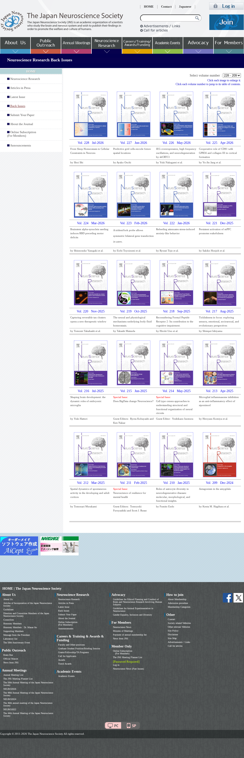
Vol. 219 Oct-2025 (133, 311)
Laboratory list (10, 638)
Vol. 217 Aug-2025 (220, 311)
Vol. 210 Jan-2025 (176, 483)
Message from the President (16, 635)
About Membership (177, 599)
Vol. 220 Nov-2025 (91, 311)
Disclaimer (173, 634)
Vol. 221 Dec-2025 (219, 223)
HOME (149, 6)
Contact (166, 6)
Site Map (172, 638)
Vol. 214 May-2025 (177, 391)
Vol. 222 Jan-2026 (176, 223)
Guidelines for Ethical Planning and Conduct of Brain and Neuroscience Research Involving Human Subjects (137, 602)
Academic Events (66, 676)
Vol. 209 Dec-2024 (219, 483)
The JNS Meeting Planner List (18, 678)
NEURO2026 (9, 689)
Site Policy (173, 630)
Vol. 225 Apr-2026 (219, 143)
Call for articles (175, 646)
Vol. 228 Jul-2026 (91, 143)
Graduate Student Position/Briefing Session (79, 648)
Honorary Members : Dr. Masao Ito (20, 627)
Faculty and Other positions (71, 644)
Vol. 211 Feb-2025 (133, 483)
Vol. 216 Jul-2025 (91, 391)
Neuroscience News (122, 627)
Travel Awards (64, 663)
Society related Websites (179, 623)
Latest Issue (17, 97)
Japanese (185, 6)
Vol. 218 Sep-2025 (176, 311)
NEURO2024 (9, 699)
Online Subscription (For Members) (21, 134)
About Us (8, 599)
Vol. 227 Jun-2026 (133, 143)
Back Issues (63, 610)
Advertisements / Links (179, 642)
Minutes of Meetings (123, 631)
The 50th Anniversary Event (16, 642)
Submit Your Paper (22, 115)
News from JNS (11, 662)
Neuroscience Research (25, 79)
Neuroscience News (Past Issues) (128, 668)
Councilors (8, 619)
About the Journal (21, 124)
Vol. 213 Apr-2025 (219, 391)
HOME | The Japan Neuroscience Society (31, 588)
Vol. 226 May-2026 (177, 143)
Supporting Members (13, 631)
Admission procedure (178, 603)
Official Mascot (10, 658)
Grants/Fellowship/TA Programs (73, 652)
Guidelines (8, 609)
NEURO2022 (9, 709)
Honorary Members (12, 623)
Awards (61, 660)
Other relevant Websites (179, 627)
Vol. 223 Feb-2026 (133, 223)
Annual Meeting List (13, 675)
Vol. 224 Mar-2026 (91, 223)
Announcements (20, 145)
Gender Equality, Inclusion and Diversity (132, 614)
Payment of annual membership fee (130, 634)
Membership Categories (179, 607)
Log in (116, 665)
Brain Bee (8, 655)
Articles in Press (20, 88)
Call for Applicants (67, 656)
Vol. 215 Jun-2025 (133, 391)
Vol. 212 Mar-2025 (91, 483)
